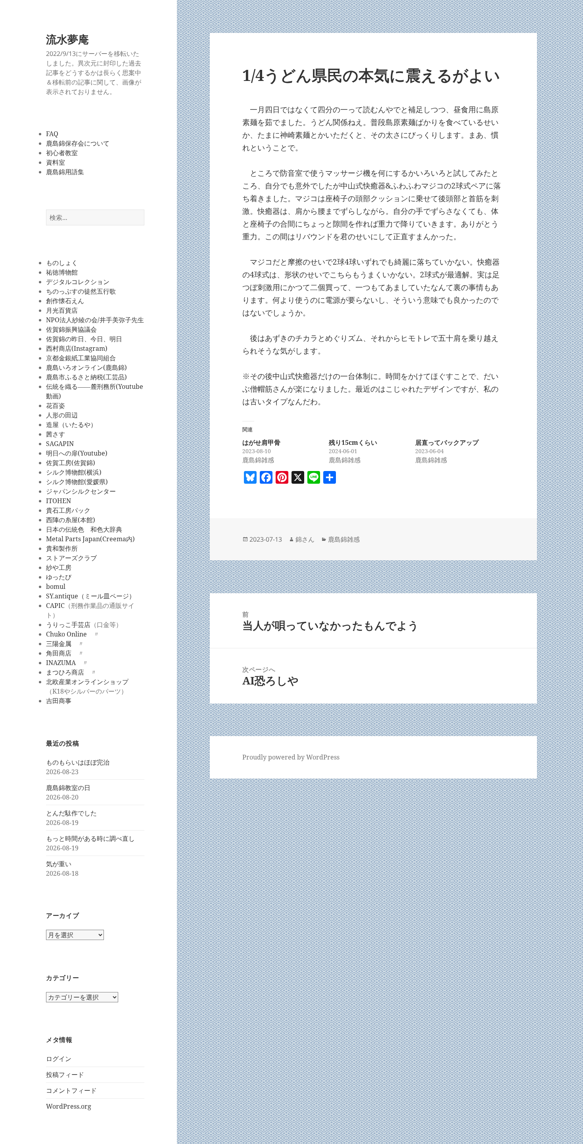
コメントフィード (71, 1090)
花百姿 (55, 405)
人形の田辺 (62, 415)
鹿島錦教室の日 (68, 787)
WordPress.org (68, 1106)
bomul (55, 586)
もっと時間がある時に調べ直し (90, 838)
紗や (52, 567)
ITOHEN (58, 500)
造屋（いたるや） (71, 424)
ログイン (58, 1058)
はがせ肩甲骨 (261, 442)
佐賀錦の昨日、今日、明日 (84, 339)
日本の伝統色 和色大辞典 (84, 529)
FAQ (52, 133)
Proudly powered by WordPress (290, 757)
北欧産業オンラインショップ (87, 681)
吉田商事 (58, 700)
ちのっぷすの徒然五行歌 (81, 291)
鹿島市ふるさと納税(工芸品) (86, 377)
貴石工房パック (68, 510)
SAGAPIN (60, 443)
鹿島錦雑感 (344, 539)
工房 (65, 567)
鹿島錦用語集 (65, 171)
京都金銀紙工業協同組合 (81, 358)
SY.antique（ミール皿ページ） (90, 596)
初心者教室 (62, 152)
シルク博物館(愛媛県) (77, 481)
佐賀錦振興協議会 (71, 329)
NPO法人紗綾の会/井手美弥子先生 (95, 319)
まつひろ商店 (65, 672)
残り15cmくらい (353, 442)
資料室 (55, 162)
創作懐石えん (65, 300)
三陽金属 (58, 643)
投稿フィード (65, 1074)
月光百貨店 (62, 310)
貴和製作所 (62, 548)
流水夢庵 (67, 39)
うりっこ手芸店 (68, 624)
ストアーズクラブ (71, 558)
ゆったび (58, 577)
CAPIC (55, 605)
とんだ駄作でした (71, 813)
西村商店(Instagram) (76, 348)
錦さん (305, 539)
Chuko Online (66, 634)
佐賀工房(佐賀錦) (70, 462)
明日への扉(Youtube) (76, 453)
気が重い (58, 863)
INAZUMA (61, 662)
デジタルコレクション (77, 281)
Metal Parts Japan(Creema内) (90, 539)
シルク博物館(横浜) (74, 472)
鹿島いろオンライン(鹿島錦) (86, 367)
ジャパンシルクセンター (81, 491)
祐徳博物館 (62, 272)
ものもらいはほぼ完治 (77, 762)
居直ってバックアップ (447, 442)
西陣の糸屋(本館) (70, 519)
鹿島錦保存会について (77, 143)
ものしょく (62, 262)
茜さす (55, 434)
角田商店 (58, 653)
